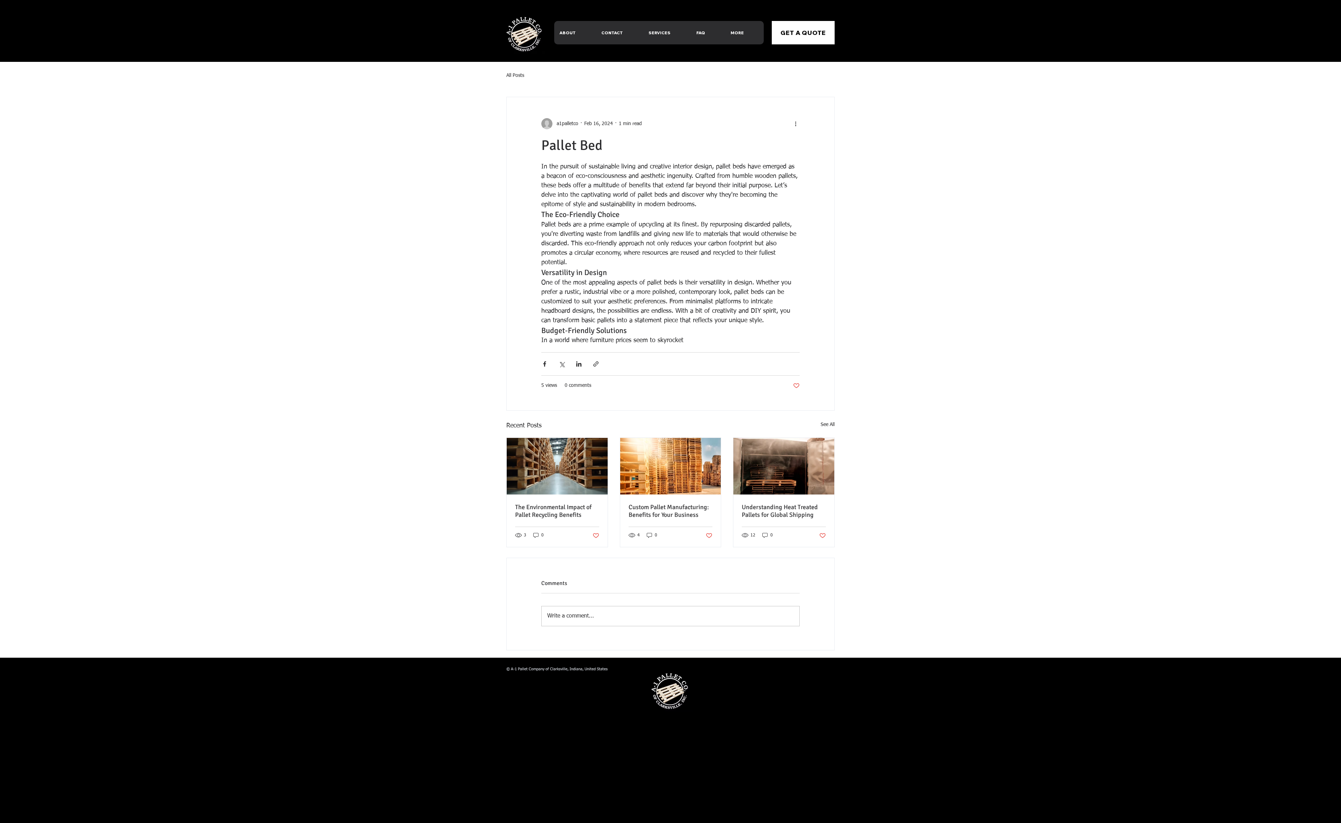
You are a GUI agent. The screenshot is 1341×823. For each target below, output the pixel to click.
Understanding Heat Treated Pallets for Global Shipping (780, 511)
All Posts (515, 75)
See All (828, 424)
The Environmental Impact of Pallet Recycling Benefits (553, 511)
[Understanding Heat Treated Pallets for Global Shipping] (783, 466)
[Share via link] (596, 364)
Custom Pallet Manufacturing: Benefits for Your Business (669, 511)
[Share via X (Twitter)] (561, 364)
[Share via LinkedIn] (579, 364)
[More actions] (795, 124)
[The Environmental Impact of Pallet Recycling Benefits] (557, 466)
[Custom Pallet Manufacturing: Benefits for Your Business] (670, 466)
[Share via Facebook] (544, 364)
